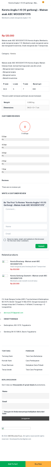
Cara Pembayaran (32, 361)
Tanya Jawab (7, 370)
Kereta (13, 54)
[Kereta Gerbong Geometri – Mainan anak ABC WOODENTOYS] (5, 277)
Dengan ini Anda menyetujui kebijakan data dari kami (23, 413)
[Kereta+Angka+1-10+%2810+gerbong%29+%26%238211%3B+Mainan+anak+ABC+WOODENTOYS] (7, 22)
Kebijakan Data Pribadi (34, 365)
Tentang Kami (7, 356)
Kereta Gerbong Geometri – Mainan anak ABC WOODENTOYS (28, 277)
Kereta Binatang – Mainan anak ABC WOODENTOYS (25, 262)
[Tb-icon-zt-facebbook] (4, 340)
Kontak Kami (7, 361)
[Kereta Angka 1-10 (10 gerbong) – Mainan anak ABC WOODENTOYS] (2, 22)
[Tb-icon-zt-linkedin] (15, 340)
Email (4, 401)
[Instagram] (9, 340)
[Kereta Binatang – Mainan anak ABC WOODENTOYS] (5, 263)
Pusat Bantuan (7, 365)
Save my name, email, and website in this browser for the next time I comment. (25, 240)
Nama (4, 391)
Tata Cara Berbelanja (34, 356)
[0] (41, 3)
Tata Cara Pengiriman (34, 370)
